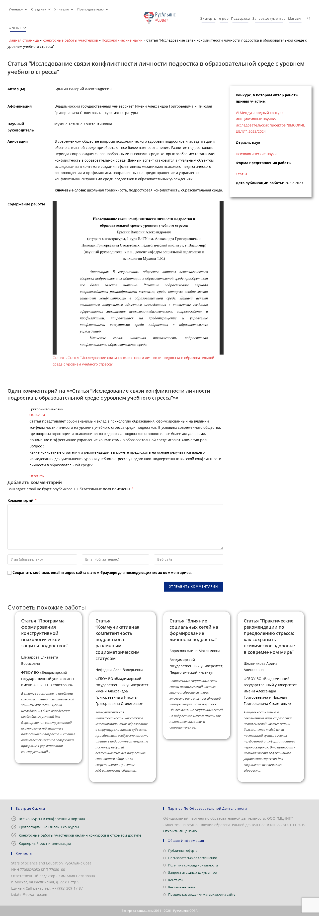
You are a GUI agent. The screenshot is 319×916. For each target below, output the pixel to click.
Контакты (175, 880)
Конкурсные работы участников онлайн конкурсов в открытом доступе (80, 835)
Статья (241, 174)
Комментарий (21, 500)
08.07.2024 (37, 415)
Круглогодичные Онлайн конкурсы (49, 827)
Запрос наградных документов (192, 872)
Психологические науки (122, 40)
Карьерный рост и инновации (45, 843)
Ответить (36, 476)
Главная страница (23, 40)
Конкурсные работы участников (70, 40)
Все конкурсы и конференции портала (52, 818)
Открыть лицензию (180, 831)
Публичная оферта (182, 850)
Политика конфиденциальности (193, 865)
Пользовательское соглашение (192, 857)
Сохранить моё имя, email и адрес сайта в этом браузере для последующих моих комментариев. (102, 572)
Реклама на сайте (181, 887)
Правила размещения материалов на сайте (201, 894)
